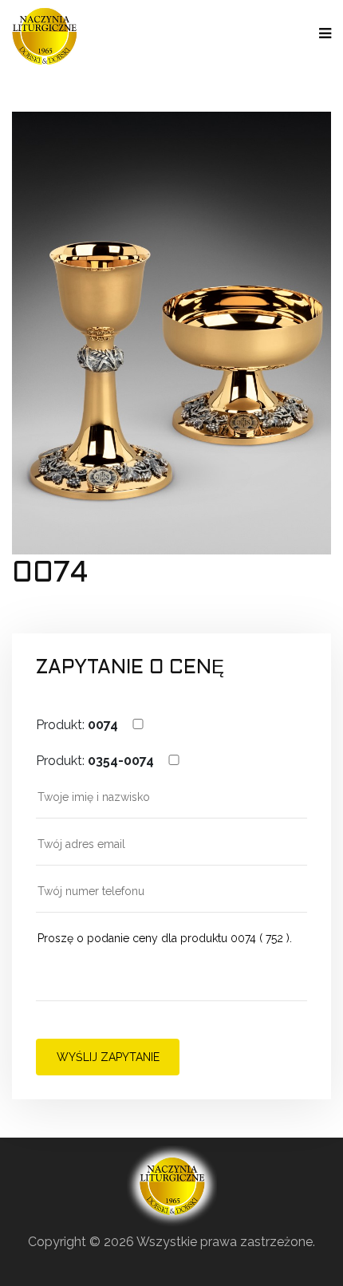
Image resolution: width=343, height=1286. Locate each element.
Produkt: (77, 724)
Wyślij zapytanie (108, 1057)
